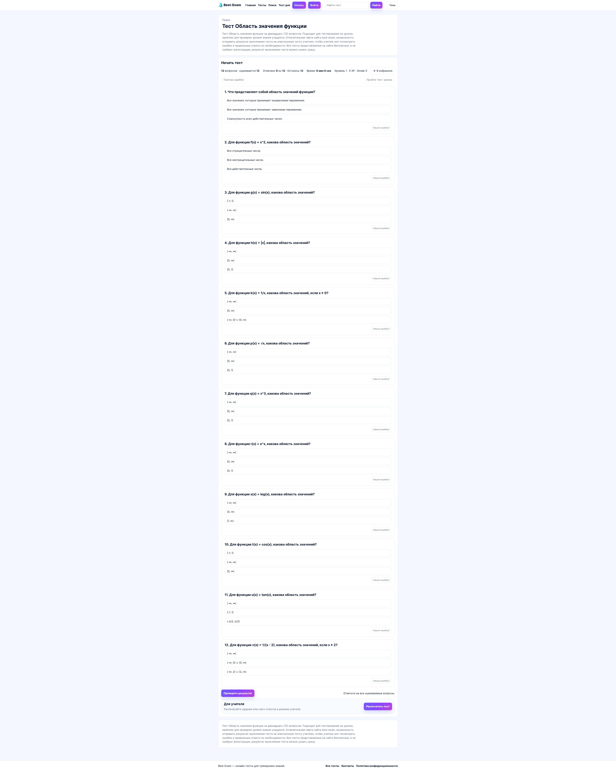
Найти (376, 5)
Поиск (272, 5)
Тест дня (284, 5)
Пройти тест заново (379, 79)
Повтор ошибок (234, 79)
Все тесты (332, 765)
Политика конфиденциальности (377, 765)
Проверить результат (238, 693)
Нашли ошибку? (381, 127)
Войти (314, 5)
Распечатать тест (378, 706)
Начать (299, 5)
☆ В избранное (382, 70)
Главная (250, 5)
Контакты (347, 765)
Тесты (262, 5)
